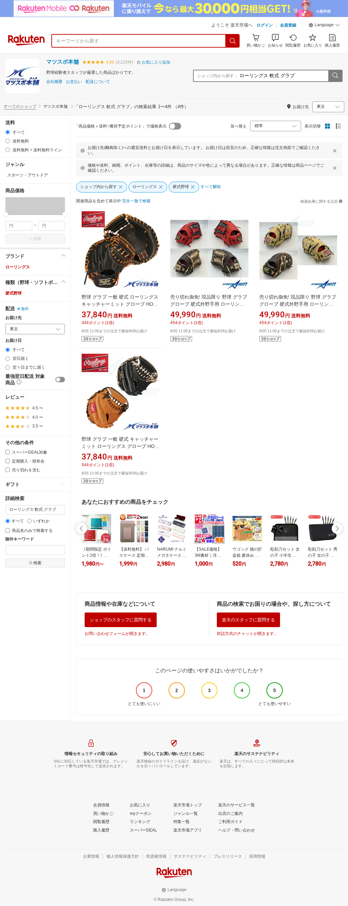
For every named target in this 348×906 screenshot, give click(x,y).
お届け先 (13, 318)
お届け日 (13, 340)
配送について (98, 82)
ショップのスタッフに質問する (121, 619)
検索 (37, 238)
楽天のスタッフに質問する (248, 619)
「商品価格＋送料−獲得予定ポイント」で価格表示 (120, 126)
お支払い (74, 82)
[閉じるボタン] (335, 150)
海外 (25, 308)
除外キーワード (19, 539)
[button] (324, 25)
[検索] (233, 41)
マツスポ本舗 (62, 62)
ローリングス (17, 267)
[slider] (5, 214)
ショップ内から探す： (217, 75)
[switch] (60, 379)
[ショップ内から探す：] (335, 75)
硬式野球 (13, 293)
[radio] (7, 132)
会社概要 (54, 82)
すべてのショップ (20, 106)
